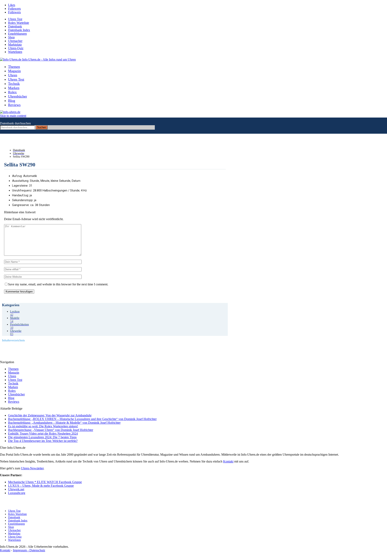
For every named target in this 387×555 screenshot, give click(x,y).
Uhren (12, 75)
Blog (11, 101)
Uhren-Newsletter (32, 468)
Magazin (14, 71)
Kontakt (228, 461)
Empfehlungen (17, 33)
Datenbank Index (19, 30)
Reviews (14, 105)
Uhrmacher (15, 41)
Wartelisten (15, 52)
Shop (11, 37)
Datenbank (15, 26)
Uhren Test (15, 19)
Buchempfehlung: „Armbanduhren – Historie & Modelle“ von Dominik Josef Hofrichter (64, 422)
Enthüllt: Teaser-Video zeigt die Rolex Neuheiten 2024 (43, 433)
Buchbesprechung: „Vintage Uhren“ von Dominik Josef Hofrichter (50, 430)
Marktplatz (15, 44)
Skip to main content (13, 115)
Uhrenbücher (17, 96)
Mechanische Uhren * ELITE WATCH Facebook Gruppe (45, 482)
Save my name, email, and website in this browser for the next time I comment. (58, 284)
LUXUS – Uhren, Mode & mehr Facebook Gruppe (41, 485)
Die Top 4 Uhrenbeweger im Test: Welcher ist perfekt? (43, 441)
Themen (14, 67)
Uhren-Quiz (15, 48)
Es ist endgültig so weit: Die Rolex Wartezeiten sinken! (43, 426)
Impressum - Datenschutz (29, 550)
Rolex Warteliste (18, 22)
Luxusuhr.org (16, 493)
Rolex (12, 92)
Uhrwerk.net (16, 489)
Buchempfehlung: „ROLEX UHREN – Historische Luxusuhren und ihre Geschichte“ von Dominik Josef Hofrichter (82, 419)
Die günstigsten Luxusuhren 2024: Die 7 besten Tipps (42, 437)
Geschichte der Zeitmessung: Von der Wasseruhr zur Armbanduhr (50, 415)
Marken (13, 88)
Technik (14, 84)
